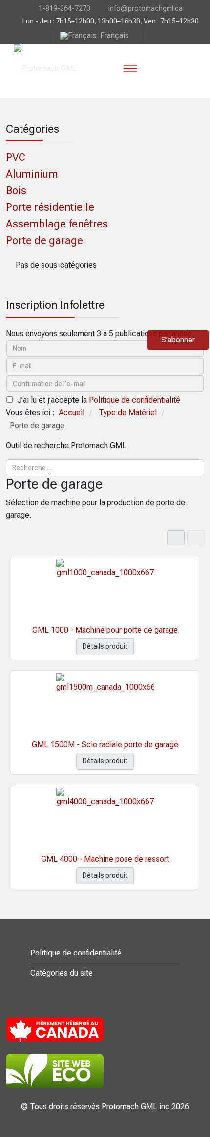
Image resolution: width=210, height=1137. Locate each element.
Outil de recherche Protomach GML (66, 445)
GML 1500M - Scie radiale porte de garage (105, 744)
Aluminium (32, 174)
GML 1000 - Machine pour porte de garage (105, 630)
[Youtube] (149, 35)
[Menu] (129, 68)
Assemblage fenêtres (57, 224)
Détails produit (105, 646)
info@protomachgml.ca (145, 8)
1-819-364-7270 (64, 8)
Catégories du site (61, 973)
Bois (16, 190)
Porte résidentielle (50, 207)
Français (114, 35)
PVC (15, 157)
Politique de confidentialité (134, 400)
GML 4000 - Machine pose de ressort (105, 859)
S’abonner (178, 339)
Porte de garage (44, 240)
